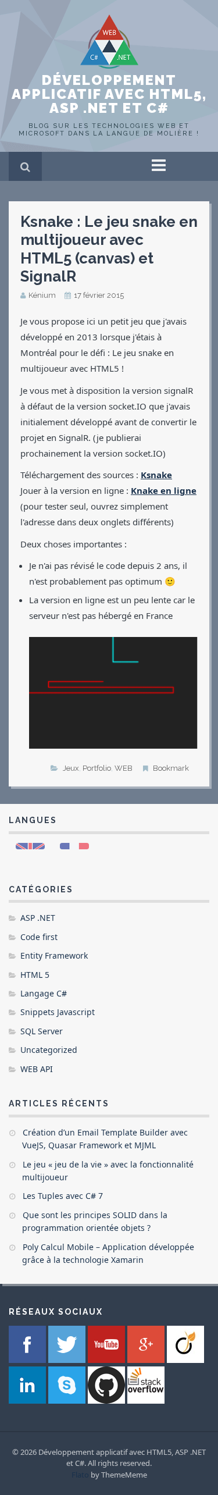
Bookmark (171, 768)
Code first (39, 936)
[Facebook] (28, 1359)
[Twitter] (68, 1359)
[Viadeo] (185, 1359)
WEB (124, 768)
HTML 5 (34, 974)
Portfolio (97, 768)
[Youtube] (107, 1359)
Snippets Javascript (57, 1011)
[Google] (147, 1359)
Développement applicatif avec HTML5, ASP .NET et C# (109, 94)
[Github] (107, 1400)
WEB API (36, 1068)
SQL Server (41, 1031)
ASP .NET (37, 917)
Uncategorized (48, 1049)
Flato (80, 1474)
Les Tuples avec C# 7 (63, 1195)
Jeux (71, 768)
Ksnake (156, 474)
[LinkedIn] (28, 1400)
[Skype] (68, 1400)
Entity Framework (54, 955)
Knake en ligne (163, 490)
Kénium (42, 295)
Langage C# (43, 993)
